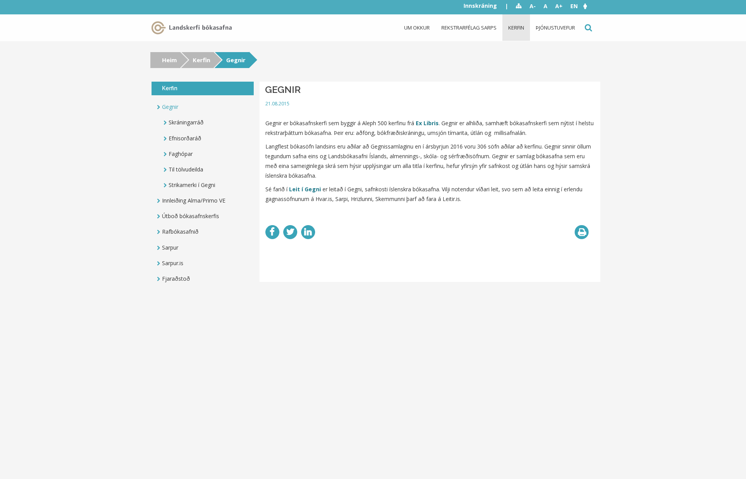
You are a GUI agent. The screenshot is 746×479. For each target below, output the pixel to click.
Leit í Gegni (305, 189)
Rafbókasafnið (180, 231)
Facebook (272, 232)
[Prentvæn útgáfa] (582, 232)
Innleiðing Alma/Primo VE (193, 200)
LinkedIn (308, 232)
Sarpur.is (172, 263)
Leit (587, 27)
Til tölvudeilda (186, 169)
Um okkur (417, 27)
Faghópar (181, 153)
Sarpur (170, 247)
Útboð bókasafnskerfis (190, 216)
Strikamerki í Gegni (192, 185)
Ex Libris (427, 123)
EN (574, 6)
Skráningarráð (186, 122)
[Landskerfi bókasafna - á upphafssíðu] (193, 28)
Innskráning (480, 5)
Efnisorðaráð (185, 138)
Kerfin (516, 27)
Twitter (290, 232)
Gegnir (170, 106)
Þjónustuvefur (555, 27)
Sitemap (519, 6)
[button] (589, 6)
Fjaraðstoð (176, 278)
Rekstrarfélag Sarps (469, 27)
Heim (169, 60)
